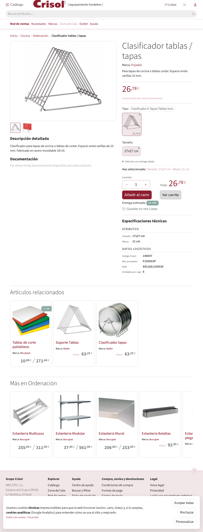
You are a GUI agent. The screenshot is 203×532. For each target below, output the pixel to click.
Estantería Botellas (156, 433)
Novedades (38, 24)
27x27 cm (131, 151)
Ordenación (40, 36)
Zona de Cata (68, 24)
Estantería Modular (70, 433)
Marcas (52, 24)
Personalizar (185, 521)
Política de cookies (16, 517)
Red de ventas (19, 24)
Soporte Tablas (67, 342)
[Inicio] (49, 4)
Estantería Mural (111, 433)
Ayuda (94, 24)
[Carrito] (184, 5)
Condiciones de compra (117, 485)
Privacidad (157, 490)
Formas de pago (112, 490)
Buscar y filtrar (81, 490)
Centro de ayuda (83, 485)
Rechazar (187, 512)
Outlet (83, 24)
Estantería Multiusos (28, 433)
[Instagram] (194, 471)
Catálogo (54, 485)
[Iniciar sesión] (195, 5)
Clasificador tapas (112, 342)
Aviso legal (157, 485)
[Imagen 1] (27, 128)
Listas (172, 4)
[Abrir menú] (14, 5)
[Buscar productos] (193, 14)
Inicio (13, 36)
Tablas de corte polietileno (24, 344)
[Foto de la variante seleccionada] (15, 128)
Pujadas (136, 65)
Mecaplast (25, 353)
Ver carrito (170, 194)
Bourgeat (25, 439)
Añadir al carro (136, 195)
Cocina (25, 36)
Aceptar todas (184, 503)
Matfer (66, 348)
